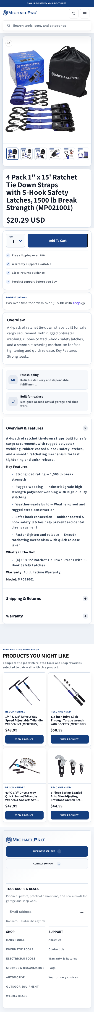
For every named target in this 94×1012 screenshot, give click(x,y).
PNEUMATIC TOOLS (19, 949)
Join (82, 912)
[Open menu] (84, 13)
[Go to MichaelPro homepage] (20, 13)
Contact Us (56, 949)
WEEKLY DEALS (16, 996)
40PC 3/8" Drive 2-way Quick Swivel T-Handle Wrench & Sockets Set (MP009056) (21, 798)
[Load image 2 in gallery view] (26, 154)
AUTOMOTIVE (15, 977)
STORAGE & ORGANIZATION (25, 968)
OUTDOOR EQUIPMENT (22, 987)
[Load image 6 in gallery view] (83, 154)
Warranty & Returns (63, 958)
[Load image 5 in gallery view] (69, 154)
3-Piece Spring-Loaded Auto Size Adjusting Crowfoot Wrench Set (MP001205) (66, 798)
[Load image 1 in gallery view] (12, 154)
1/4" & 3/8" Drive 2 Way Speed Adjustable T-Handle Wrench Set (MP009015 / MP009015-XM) (24, 722)
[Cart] (73, 13)
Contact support (44, 863)
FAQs (52, 968)
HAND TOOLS (15, 940)
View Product (24, 739)
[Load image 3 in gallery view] (40, 154)
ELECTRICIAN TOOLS (20, 958)
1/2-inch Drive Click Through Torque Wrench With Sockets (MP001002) (68, 720)
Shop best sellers (44, 851)
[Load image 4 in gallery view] (55, 154)
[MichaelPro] (47, 840)
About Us (55, 940)
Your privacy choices (63, 977)
